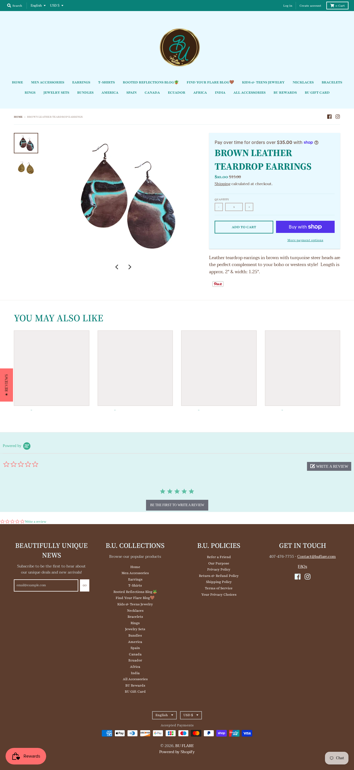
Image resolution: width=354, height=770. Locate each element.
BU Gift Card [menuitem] (317, 92)
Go (85, 585)
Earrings (135, 579)
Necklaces (135, 610)
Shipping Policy (219, 582)
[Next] (130, 267)
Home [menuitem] (17, 82)
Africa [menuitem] (200, 92)
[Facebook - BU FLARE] (329, 116)
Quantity (222, 199)
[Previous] (117, 267)
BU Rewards (135, 685)
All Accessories (135, 679)
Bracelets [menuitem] (332, 82)
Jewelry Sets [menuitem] (56, 92)
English (36, 5)
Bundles (135, 635)
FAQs (302, 566)
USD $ (54, 5)
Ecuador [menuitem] (176, 92)
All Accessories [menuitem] (249, 92)
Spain (135, 648)
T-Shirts (135, 585)
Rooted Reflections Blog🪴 (135, 592)
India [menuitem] (220, 92)
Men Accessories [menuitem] (47, 82)
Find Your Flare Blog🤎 (135, 598)
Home (18, 117)
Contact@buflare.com (316, 556)
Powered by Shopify (177, 752)
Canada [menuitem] (152, 92)
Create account (310, 6)
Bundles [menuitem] (85, 92)
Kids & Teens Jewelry (135, 604)
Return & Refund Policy (219, 576)
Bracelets (135, 616)
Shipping (222, 184)
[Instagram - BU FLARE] (337, 116)
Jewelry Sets (135, 629)
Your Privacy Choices (218, 594)
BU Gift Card (135, 691)
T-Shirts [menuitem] (106, 82)
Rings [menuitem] (30, 92)
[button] (329, 466)
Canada (135, 654)
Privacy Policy (218, 569)
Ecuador (135, 660)
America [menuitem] (109, 92)
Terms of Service (219, 588)
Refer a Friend (219, 557)
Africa (135, 666)
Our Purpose (218, 563)
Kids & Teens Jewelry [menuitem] (263, 82)
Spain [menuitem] (131, 92)
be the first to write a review (177, 505)
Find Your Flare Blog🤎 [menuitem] (210, 82)
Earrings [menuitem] (81, 82)
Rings (135, 623)
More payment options (305, 240)
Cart (340, 6)
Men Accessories (135, 573)
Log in (287, 6)
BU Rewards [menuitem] (285, 92)
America (135, 642)
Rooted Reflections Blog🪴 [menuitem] (151, 82)
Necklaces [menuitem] (303, 82)
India (135, 673)
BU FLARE (184, 746)
